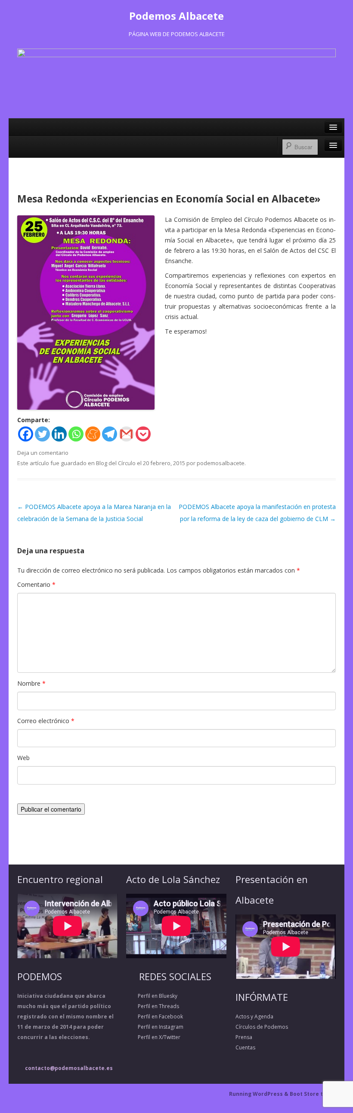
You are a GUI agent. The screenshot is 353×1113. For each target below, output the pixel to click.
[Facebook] (25, 434)
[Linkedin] (59, 434)
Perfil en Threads (152, 1006)
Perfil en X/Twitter (153, 1037)
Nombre (31, 683)
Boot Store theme (314, 1094)
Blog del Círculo (116, 463)
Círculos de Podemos (261, 1026)
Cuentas (245, 1047)
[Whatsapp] (76, 434)
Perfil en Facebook (154, 1016)
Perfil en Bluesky (151, 996)
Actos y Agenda (254, 1016)
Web (23, 758)
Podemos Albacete (176, 16)
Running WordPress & (259, 1094)
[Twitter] (42, 434)
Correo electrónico (45, 721)
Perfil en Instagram (154, 1026)
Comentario (36, 584)
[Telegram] (109, 434)
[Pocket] (143, 434)
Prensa (243, 1037)
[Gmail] (126, 434)
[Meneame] (92, 434)
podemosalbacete (221, 463)
